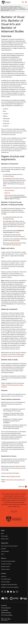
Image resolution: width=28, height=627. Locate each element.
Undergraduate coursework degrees (9, 7)
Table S (18, 198)
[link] (14, 533)
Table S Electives (9, 195)
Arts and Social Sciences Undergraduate (10, 6)
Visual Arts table (9, 176)
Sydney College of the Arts (13, 476)
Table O (7, 193)
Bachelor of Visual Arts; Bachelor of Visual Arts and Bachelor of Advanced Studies (14, 9)
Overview (13, 10)
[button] (23, 2)
